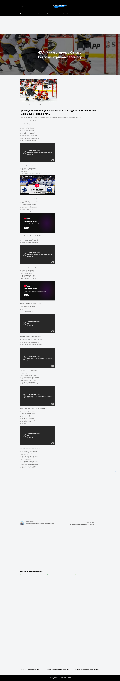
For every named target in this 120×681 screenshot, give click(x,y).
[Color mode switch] (22, 6)
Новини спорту (66, 13)
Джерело (118, 471)
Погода (46, 13)
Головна (33, 13)
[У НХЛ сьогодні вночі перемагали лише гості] (32, 620)
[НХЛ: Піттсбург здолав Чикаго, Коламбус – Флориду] (60, 620)
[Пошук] (20, 13)
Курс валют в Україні (77, 13)
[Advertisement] (60, 25)
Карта (86, 13)
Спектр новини (55, 13)
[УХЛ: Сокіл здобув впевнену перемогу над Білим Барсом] (87, 620)
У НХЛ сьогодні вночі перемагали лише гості (31, 669)
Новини (39, 13)
